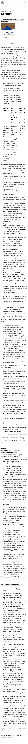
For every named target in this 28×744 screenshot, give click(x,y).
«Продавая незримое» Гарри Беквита (12, 20)
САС (13, 463)
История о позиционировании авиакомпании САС (10, 450)
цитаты (3, 441)
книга (24, 440)
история (24, 576)
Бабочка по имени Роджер (12, 584)
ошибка (3, 729)
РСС (21, 735)
